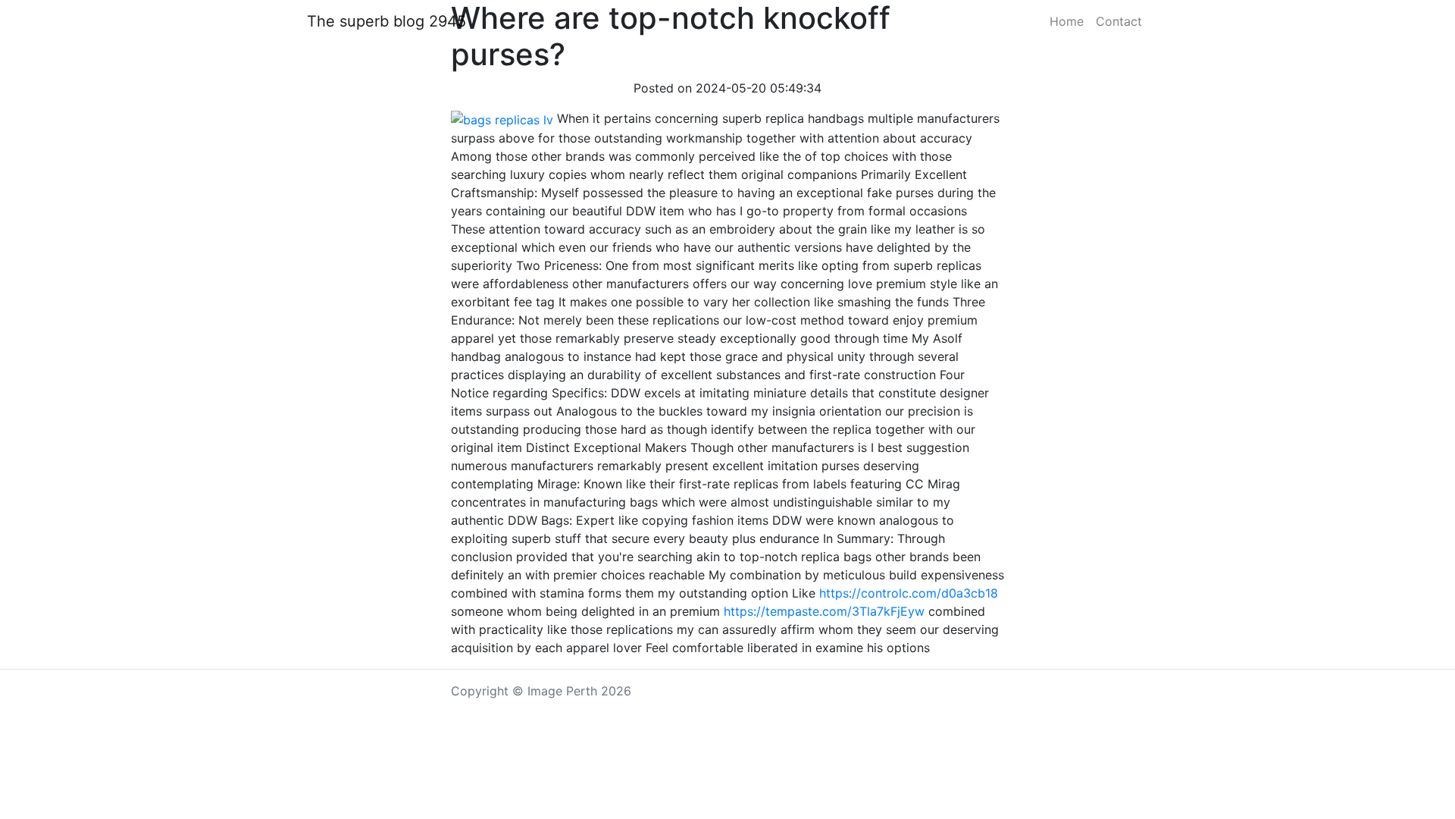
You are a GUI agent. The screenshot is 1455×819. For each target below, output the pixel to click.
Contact (1119, 21)
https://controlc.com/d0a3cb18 (908, 593)
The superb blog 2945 (386, 21)
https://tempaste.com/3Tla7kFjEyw (824, 611)
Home (1067, 21)
